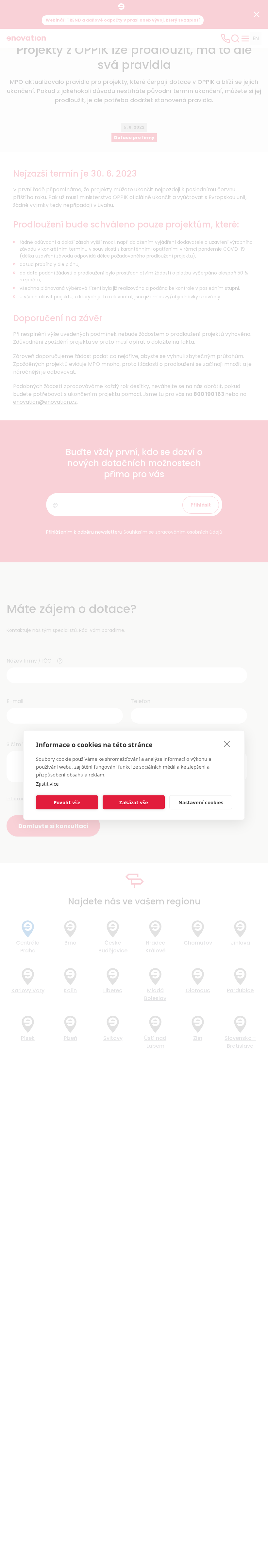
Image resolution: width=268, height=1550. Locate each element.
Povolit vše (67, 802)
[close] (227, 743)
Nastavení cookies (200, 802)
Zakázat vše (133, 802)
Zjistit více (47, 783)
